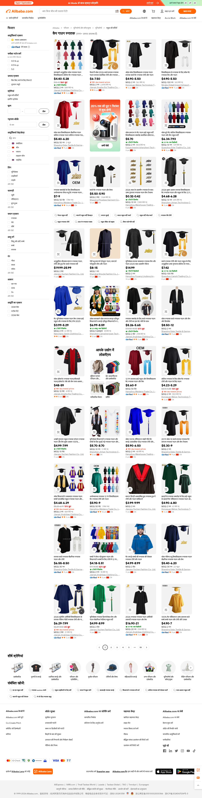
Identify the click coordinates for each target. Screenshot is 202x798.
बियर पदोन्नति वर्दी (129, 222)
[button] (117, 11)
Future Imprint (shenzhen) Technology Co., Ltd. (141, 147)
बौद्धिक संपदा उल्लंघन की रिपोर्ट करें (136, 740)
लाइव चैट (127, 723)
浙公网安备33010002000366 (149, 793)
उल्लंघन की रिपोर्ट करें (131, 745)
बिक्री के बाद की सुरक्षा (53, 734)
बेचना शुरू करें (168, 723)
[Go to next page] (146, 647)
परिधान (66, 28)
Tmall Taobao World (86, 784)
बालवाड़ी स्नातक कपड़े (107, 690)
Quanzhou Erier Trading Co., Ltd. (176, 147)
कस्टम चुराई (105, 215)
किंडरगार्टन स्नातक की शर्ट (131, 690)
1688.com (70, 784)
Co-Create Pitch (13, 723)
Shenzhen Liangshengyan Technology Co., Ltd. (105, 333)
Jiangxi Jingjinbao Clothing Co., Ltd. (69, 90)
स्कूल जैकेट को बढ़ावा (107, 222)
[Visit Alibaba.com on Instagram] (182, 751)
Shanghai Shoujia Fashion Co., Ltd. (105, 274)
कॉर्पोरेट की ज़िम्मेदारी (13, 728)
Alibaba (56, 28)
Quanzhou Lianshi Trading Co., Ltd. (176, 276)
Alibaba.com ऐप (120, 771)
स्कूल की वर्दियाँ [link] (111, 28)
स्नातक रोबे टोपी (166, 215)
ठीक (43, 111)
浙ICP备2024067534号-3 (176, 793)
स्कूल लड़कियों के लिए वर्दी (63, 690)
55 (141, 647)
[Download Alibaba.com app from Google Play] (186, 771)
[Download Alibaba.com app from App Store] (164, 771)
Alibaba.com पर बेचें (171, 717)
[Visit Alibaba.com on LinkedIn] (170, 751)
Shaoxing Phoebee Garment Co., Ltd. (105, 200)
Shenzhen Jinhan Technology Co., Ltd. (176, 202)
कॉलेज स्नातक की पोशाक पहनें (158, 690)
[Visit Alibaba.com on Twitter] (176, 751)
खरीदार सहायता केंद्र (131, 717)
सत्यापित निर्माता (90, 717)
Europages (144, 784)
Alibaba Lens (18, 771)
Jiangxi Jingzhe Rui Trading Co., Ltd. (105, 87)
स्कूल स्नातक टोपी (63, 222)
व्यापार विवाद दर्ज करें (131, 728)
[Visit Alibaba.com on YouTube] (188, 751)
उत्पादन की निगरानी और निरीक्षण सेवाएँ (58, 740)
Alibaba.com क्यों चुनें (14, 717)
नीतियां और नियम (51, 745)
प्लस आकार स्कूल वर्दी (183, 690)
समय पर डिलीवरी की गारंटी (54, 728)
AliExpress (59, 784)
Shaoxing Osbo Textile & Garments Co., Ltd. (69, 145)
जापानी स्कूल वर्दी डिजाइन (84, 215)
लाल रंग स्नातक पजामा (85, 222)
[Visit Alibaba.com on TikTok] (194, 751)
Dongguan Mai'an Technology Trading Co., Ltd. (141, 85)
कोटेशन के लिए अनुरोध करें (93, 723)
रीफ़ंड (126, 734)
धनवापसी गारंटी (50, 723)
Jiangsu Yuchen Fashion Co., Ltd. (69, 274)
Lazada (101, 784)
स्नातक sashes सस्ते (39, 690)
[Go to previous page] (99, 647)
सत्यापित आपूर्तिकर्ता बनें (171, 734)
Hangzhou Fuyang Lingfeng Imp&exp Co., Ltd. (141, 276)
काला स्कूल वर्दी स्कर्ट (124, 215)
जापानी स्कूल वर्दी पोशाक (20, 697)
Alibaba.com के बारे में (15, 711)
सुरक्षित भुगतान (50, 717)
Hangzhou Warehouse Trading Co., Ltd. (141, 205)
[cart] (154, 11)
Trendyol (132, 784)
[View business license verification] (127, 793)
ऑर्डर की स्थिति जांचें (170, 728)
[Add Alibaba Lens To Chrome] (43, 771)
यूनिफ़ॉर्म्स (98, 28)
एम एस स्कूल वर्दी (18, 690)
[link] (198, 770)
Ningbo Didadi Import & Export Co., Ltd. (176, 85)
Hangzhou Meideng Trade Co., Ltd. (69, 202)
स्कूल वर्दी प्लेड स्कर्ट (146, 215)
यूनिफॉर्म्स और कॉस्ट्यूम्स (82, 28)
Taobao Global (113, 784)
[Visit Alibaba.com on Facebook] (164, 751)
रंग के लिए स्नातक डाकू (44, 697)
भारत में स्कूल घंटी (85, 690)
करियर (8, 734)
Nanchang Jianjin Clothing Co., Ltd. (69, 333)
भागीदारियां (166, 740)
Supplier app (103, 771)
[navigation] (28, 338)
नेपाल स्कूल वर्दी (63, 215)
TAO (124, 784)
